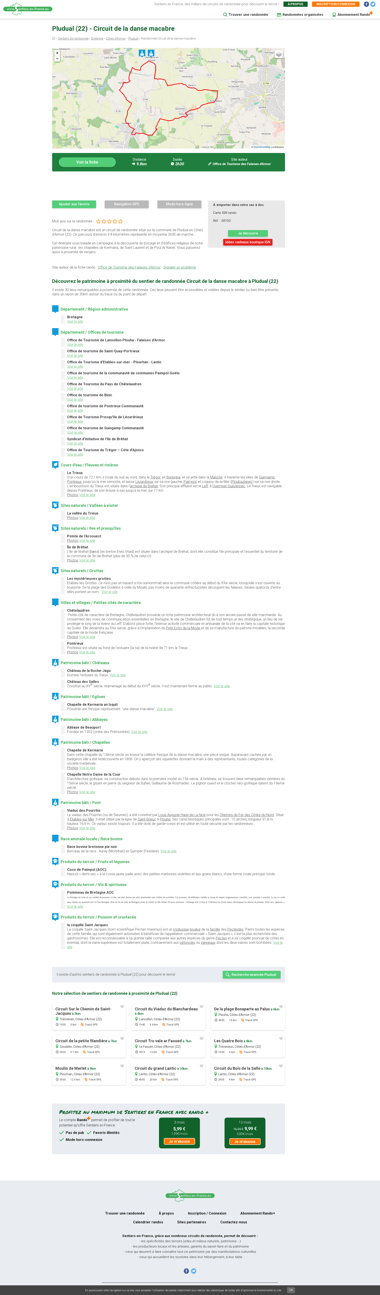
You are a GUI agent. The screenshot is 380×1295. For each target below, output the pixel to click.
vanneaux (208, 942)
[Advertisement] (168, 186)
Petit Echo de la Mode (183, 628)
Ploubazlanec (242, 482)
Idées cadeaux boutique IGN (247, 242)
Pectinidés (235, 929)
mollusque (181, 929)
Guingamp (267, 477)
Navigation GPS (126, 204)
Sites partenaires (191, 1222)
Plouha (165, 819)
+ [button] (57, 53)
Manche (216, 477)
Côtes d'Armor (116, 38)
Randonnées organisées (303, 15)
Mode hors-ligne (179, 204)
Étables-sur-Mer (82, 819)
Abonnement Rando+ (257, 1213)
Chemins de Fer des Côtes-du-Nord (247, 815)
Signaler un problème (179, 267)
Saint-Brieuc (147, 819)
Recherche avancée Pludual (254, 975)
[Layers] (279, 54)
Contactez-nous (233, 1222)
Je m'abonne (179, 1141)
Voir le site (75, 321)
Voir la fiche (87, 162)
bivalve (195, 929)
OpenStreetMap (262, 147)
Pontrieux (74, 482)
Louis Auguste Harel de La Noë (182, 815)
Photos (72, 495)
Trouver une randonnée (248, 15)
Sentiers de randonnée (73, 38)
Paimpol (190, 482)
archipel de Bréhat (144, 486)
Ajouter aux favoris (74, 204)
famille (215, 929)
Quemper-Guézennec (228, 486)
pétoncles (187, 942)
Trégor (155, 477)
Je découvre (248, 233)
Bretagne (97, 38)
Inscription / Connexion (207, 1213)
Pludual (133, 38)
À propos (295, 4)
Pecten (221, 938)
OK (291, 1290)
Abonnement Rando (354, 15)
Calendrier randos (148, 1222)
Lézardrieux (144, 482)
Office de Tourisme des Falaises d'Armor (242, 164)
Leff (205, 486)
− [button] (57, 58)
